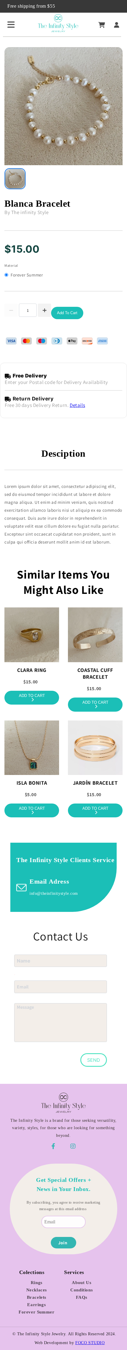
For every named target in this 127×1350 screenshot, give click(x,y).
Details (77, 405)
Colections (32, 1272)
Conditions (81, 1290)
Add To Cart (67, 313)
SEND (93, 1060)
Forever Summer (36, 1312)
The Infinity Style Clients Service (65, 860)
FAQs (81, 1297)
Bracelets (36, 1297)
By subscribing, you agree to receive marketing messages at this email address (63, 1205)
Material (11, 265)
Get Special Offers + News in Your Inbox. (63, 1184)
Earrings (36, 1304)
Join (62, 1242)
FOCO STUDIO (90, 1343)
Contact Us (60, 936)
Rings (37, 1282)
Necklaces (36, 1290)
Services (74, 1272)
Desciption (63, 453)
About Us (81, 1282)
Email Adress (49, 881)
